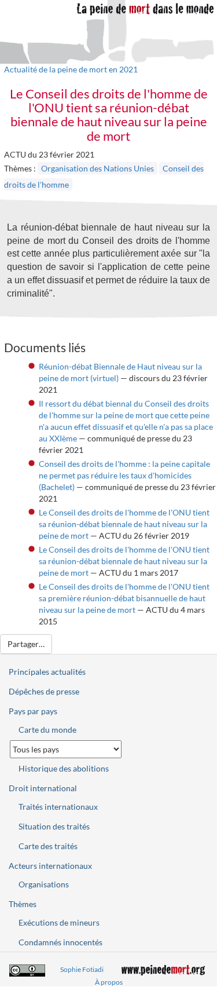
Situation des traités (54, 826)
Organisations (44, 884)
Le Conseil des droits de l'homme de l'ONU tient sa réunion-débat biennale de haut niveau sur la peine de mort (124, 523)
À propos (109, 982)
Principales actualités (47, 672)
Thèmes (22, 904)
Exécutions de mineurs (59, 922)
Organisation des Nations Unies (97, 168)
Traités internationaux (58, 806)
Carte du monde (47, 729)
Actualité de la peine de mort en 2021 (71, 69)
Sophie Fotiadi (82, 969)
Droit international (43, 788)
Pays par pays (33, 711)
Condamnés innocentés (60, 942)
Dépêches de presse (44, 691)
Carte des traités (48, 846)
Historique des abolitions (64, 768)
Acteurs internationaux (50, 866)
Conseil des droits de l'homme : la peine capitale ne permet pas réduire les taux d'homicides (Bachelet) (124, 475)
